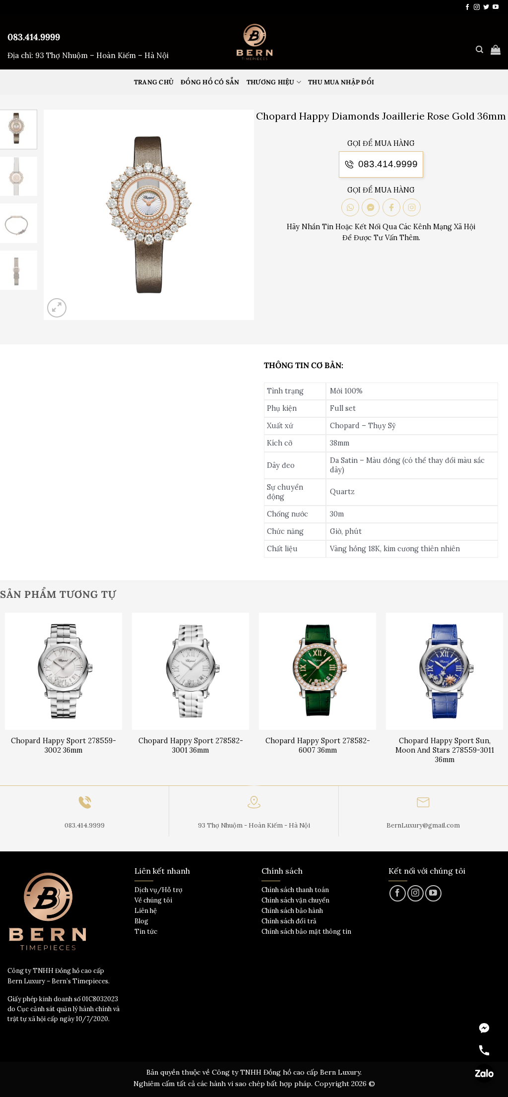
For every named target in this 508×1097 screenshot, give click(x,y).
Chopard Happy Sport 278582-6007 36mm (317, 745)
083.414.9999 (33, 37)
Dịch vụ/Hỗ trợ (158, 890)
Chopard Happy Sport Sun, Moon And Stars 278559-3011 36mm (444, 750)
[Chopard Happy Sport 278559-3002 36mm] (63, 671)
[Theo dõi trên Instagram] (477, 7)
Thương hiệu (271, 82)
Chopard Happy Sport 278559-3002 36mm (63, 745)
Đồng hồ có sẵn (210, 82)
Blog (141, 921)
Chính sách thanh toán (295, 890)
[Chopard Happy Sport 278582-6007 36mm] (317, 671)
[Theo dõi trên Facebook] (467, 7)
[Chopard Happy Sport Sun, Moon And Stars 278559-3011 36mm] (444, 671)
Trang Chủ (154, 82)
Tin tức (145, 931)
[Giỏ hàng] (496, 50)
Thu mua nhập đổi (341, 82)
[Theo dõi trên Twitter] (486, 7)
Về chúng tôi (153, 900)
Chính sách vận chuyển (295, 900)
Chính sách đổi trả (289, 921)
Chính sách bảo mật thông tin (306, 931)
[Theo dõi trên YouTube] (496, 7)
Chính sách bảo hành (292, 910)
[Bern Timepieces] (254, 42)
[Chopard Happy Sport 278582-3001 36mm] (190, 671)
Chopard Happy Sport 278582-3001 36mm (190, 745)
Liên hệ (145, 910)
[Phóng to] (56, 308)
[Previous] (60, 215)
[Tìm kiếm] (479, 49)
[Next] (238, 215)
